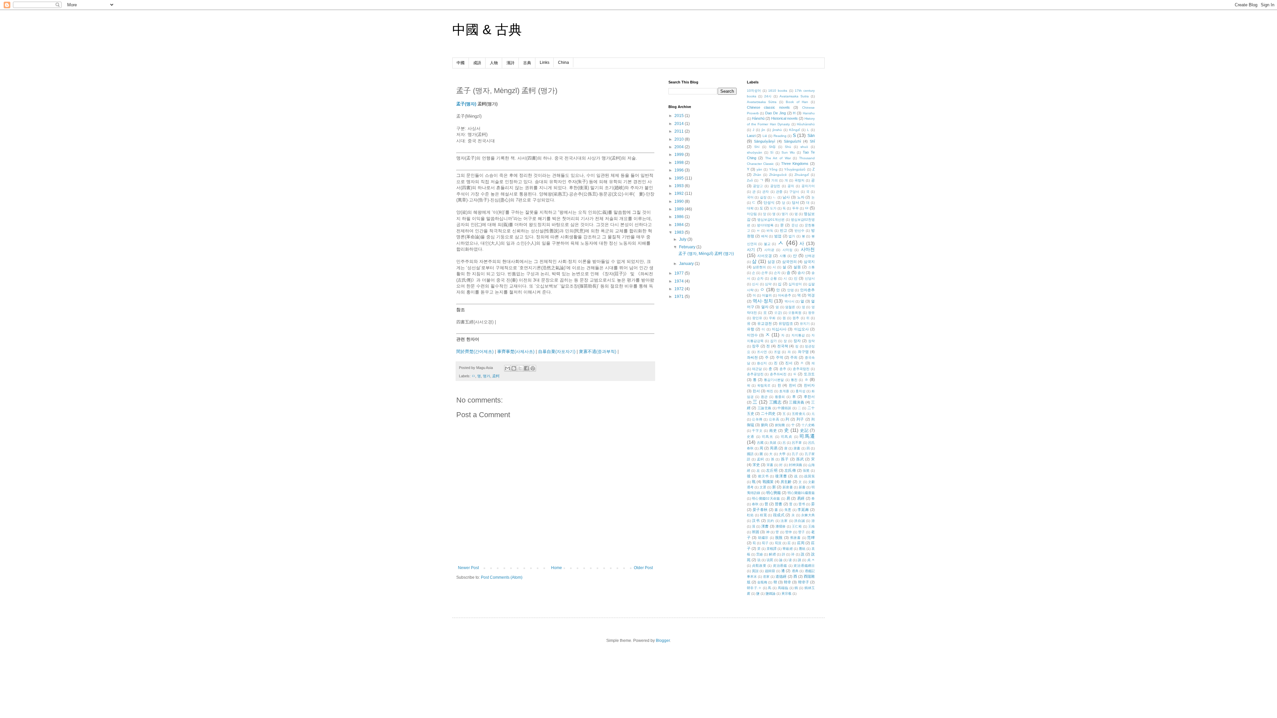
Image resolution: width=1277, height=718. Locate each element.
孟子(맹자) (466, 103)
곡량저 (799, 180)
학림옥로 (764, 385)
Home (556, 567)
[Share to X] (520, 368)
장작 (811, 341)
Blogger (663, 640)
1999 (679, 154)
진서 (788, 363)
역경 (811, 295)
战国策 (809, 476)
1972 (679, 289)
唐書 (796, 448)
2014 (679, 123)
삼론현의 (759, 267)
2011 (679, 131)
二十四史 (768, 414)
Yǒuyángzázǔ (794, 169)
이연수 (752, 335)
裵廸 (759, 554)
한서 (756, 391)
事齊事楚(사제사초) (515, 351)
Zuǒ (750, 180)
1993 (679, 185)
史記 (804, 430)
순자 (760, 278)
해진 (770, 391)
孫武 (800, 459)
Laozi (751, 136)
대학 (750, 208)
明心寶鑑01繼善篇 (801, 493)
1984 (679, 224)
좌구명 (803, 352)
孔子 (795, 454)
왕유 (811, 312)
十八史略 (808, 425)
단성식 (769, 202)
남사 (786, 197)
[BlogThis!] (513, 368)
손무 (764, 273)
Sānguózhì (792, 141)
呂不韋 (797, 442)
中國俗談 (784, 408)
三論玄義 (765, 408)
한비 (792, 385)
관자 (765, 191)
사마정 (787, 250)
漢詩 (510, 62)
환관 (764, 397)
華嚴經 (787, 548)
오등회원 (794, 312)
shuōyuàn (754, 152)
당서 (795, 202)
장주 (755, 346)
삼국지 (809, 262)
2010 (679, 139)
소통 (811, 267)
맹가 (486, 376)
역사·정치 (763, 300)
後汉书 (763, 476)
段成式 (778, 515)
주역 (779, 357)
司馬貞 (786, 436)
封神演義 (795, 465)
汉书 (756, 521)
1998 (679, 162)
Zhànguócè (778, 175)
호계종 (784, 391)
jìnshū (777, 130)
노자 (800, 197)
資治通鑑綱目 (804, 565)
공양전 (775, 186)
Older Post (643, 567)
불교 (767, 244)
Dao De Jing (775, 113)
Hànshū (758, 118)
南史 (773, 430)
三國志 (775, 402)
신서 (755, 284)
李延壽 (803, 510)
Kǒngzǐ (794, 130)
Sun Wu (788, 152)
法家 (784, 521)
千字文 (757, 430)
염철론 (790, 307)
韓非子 (803, 582)
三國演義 (796, 402)
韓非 (787, 582)
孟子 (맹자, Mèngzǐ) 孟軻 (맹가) (706, 253)
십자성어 (795, 284)
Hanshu (809, 113)
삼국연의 (789, 262)
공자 (790, 186)
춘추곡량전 (801, 369)
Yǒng (773, 169)
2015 (679, 115)
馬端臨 (783, 588)
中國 (461, 62)
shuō (804, 147)
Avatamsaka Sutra (794, 96)
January (687, 263)
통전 (794, 380)
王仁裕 (797, 526)
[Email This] (507, 368)
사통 (783, 256)
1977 (679, 273)
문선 (794, 225)
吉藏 (760, 442)
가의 (774, 180)
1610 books (777, 90)
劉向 (764, 425)
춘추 (783, 369)
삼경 (771, 262)
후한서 (809, 397)
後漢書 (781, 476)
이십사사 (779, 329)
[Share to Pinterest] (532, 368)
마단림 (752, 214)
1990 (679, 201)
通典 (795, 571)
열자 (765, 307)
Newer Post (468, 567)
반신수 (799, 230)
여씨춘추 (784, 295)
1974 (679, 281)
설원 (797, 267)
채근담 (757, 369)
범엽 (777, 236)
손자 (777, 273)
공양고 (758, 186)
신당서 (810, 278)
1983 (679, 232)
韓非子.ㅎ (754, 588)
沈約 (770, 521)
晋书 (801, 504)
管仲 (788, 532)
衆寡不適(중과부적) (597, 351)
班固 (755, 532)
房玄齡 (786, 482)
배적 (764, 236)
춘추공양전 (755, 374)
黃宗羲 (786, 593)
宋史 (756, 465)
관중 (779, 191)
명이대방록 (765, 225)
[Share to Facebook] (526, 368)
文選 (763, 487)
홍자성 (800, 391)
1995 (679, 178)
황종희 (780, 397)
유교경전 (764, 323)
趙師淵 (770, 571)
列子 (800, 419)
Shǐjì (772, 147)
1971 (679, 296)
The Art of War (778, 158)
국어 (750, 197)
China (563, 62)
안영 (790, 290)
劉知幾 (780, 425)
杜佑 (750, 515)
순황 (773, 278)
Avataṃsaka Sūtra (762, 102)
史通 (751, 436)
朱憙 (787, 510)
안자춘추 (807, 290)
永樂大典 (808, 515)
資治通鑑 (780, 565)
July (683, 239)
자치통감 (798, 335)
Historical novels (784, 118)
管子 (801, 532)
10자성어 (754, 90)
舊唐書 (795, 537)
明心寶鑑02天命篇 (766, 498)
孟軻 (495, 376)
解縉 (772, 554)
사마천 (808, 249)
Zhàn (757, 175)
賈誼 (755, 571)
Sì (772, 152)
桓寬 (763, 515)
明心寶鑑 (773, 493)
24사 (768, 96)
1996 (679, 170)
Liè (765, 136)
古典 (527, 62)
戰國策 (768, 482)
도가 (773, 208)
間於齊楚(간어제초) (475, 351)
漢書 (765, 526)
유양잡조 (786, 323)
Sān (811, 135)
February (687, 247)
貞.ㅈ (811, 560)
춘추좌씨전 (778, 374)
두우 (795, 208)
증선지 (762, 363)
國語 (750, 454)
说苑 (770, 560)
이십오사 (801, 329)
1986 (679, 216)
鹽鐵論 (771, 593)
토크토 (809, 374)
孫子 (785, 459)
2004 (679, 147)
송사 (801, 273)
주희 (793, 357)
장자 (797, 341)
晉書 (778, 504)
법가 (791, 236)
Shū (788, 147)
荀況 (778, 543)
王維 (811, 526)
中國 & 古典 (487, 29)
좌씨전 (752, 357)
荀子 (765, 543)
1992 (679, 193)
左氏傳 (790, 470)
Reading (780, 136)
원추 (795, 318)
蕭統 (802, 548)
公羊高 (774, 419)
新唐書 (787, 487)
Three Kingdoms (794, 164)
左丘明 (772, 470)
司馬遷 (807, 436)
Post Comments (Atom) (501, 577)
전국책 (782, 346)
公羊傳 (757, 419)
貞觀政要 (759, 565)
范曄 (811, 537)
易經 (801, 498)
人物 (494, 62)
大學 (782, 454)
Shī (757, 147)
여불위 (767, 295)
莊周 (800, 543)
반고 (783, 230)
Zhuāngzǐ (801, 175)
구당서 (794, 191)
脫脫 (779, 537)
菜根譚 (772, 548)
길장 (763, 197)
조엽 (777, 352)
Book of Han (797, 102)
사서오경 (764, 256)
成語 (477, 62)
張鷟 (806, 470)
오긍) (778, 312)
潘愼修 (781, 526)
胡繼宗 (763, 537)
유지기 (805, 323)
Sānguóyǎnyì (764, 141)
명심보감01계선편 (770, 219)
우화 (772, 318)
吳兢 (773, 442)
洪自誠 (799, 521)
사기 (751, 249)
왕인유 (757, 318)
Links (544, 62)
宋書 (770, 465)
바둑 (770, 230)
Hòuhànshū (806, 124)
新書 (802, 487)
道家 (766, 576)
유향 (750, 329)
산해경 (810, 256)
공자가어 (808, 186)
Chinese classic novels (768, 107)
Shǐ (812, 141)
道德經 (781, 576)
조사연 (762, 352)
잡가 (773, 341)
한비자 (809, 385)
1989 (679, 209)
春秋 (755, 504)
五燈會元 (798, 414)
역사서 (789, 301)
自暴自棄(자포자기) (556, 351)
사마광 (769, 250)
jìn (763, 130)
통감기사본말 (774, 380)
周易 (773, 448)
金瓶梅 (762, 582)
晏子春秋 (760, 510)
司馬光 (768, 436)
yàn (759, 169)
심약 (768, 284)
